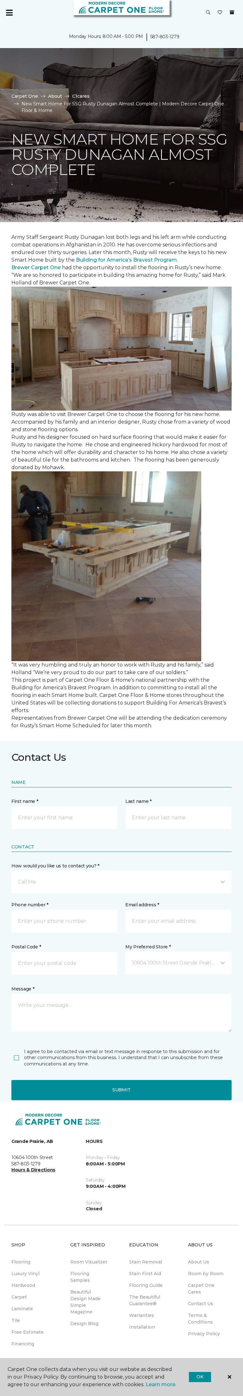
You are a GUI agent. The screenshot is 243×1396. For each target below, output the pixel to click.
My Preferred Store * (148, 947)
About (55, 96)
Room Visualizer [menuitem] (88, 1262)
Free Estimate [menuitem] (27, 1332)
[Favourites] (220, 13)
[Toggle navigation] (9, 13)
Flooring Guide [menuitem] (146, 1285)
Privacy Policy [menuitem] (204, 1334)
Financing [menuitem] (22, 1344)
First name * (24, 801)
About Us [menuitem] (198, 1262)
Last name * (138, 801)
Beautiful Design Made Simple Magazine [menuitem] (85, 1302)
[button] (208, 13)
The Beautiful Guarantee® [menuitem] (144, 1300)
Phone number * (29, 905)
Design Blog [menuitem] (84, 1323)
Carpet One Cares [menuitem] (201, 1288)
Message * (22, 989)
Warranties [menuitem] (141, 1315)
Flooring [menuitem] (20, 1262)
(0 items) (232, 12)
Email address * (142, 905)
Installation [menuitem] (142, 1327)
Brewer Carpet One (36, 267)
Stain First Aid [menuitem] (145, 1273)
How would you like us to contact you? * (55, 866)
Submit (121, 1090)
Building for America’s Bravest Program (126, 260)
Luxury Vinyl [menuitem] (25, 1273)
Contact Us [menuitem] (200, 1303)
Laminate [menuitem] (22, 1309)
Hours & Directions (33, 1170)
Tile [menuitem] (15, 1320)
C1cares (81, 96)
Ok (199, 1377)
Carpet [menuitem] (19, 1297)
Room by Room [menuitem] (205, 1273)
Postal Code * (26, 947)
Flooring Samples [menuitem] (80, 1277)
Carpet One (24, 96)
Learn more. (161, 1384)
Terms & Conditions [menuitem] (200, 1318)
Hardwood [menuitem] (23, 1285)
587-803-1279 (164, 37)
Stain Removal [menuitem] (145, 1262)
